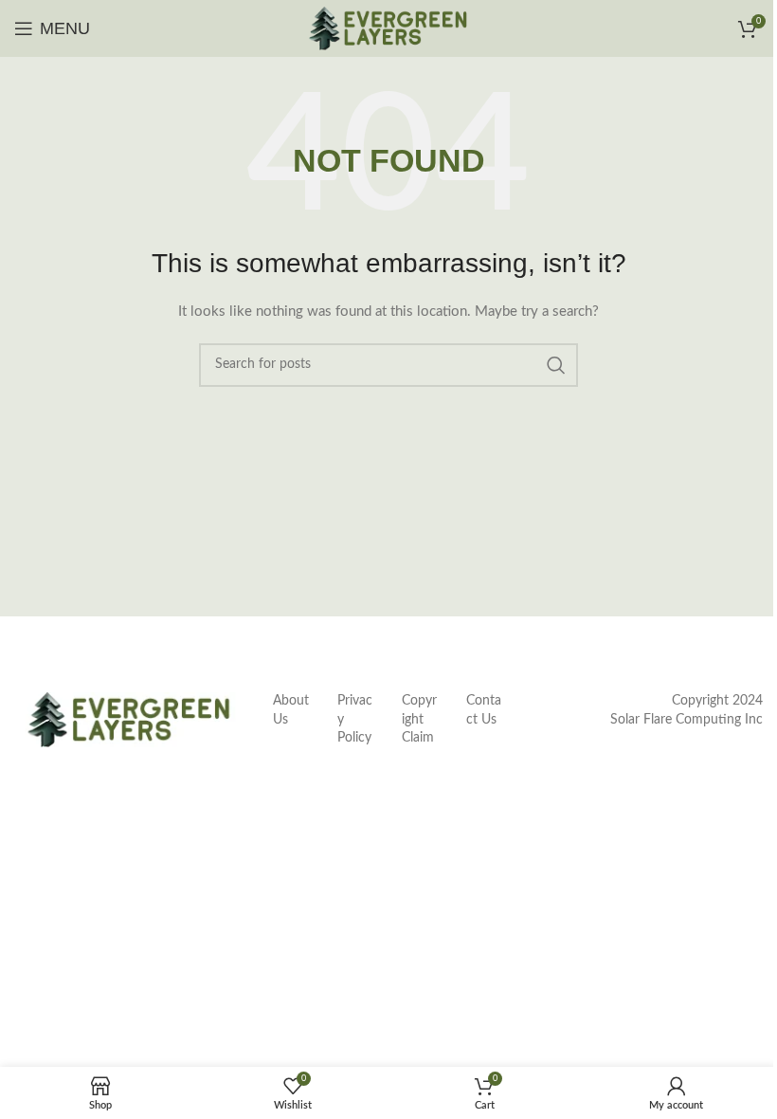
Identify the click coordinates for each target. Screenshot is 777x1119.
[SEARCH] (556, 365)
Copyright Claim (419, 719)
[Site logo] (388, 28)
